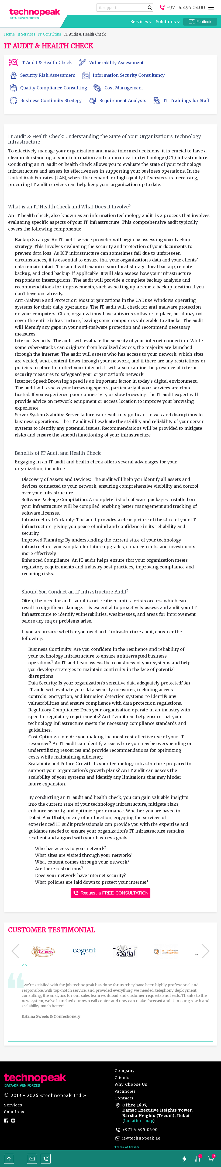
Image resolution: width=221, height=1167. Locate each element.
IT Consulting (49, 34)
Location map (138, 1120)
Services (139, 21)
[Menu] (211, 7)
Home (9, 34)
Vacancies (125, 1091)
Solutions (166, 21)
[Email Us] (32, 1159)
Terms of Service (127, 1146)
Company (125, 1070)
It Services (26, 34)
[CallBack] (46, 1159)
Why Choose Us (131, 1084)
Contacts (124, 1098)
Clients (122, 1077)
